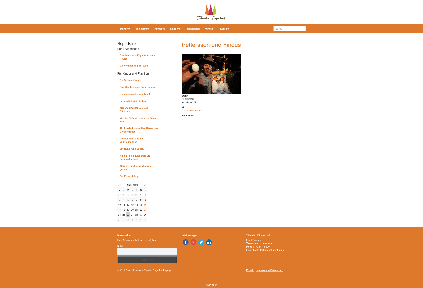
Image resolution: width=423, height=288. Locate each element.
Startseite (125, 28)
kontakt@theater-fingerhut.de (268, 250)
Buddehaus (196, 110)
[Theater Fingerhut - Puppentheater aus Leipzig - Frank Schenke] (211, 12)
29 (141, 214)
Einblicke (175, 28)
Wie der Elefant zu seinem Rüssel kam (138, 119)
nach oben (211, 284)
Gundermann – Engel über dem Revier (137, 57)
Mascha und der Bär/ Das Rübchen (134, 109)
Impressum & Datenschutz (269, 270)
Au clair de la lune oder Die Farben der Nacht (135, 157)
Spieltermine (142, 28)
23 (145, 209)
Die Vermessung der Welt (134, 65)
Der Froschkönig (129, 176)
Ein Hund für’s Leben (132, 148)
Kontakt (224, 28)
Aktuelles (159, 28)
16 (145, 204)
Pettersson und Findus (133, 100)
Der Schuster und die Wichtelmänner (132, 140)
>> (145, 184)
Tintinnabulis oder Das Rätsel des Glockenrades (139, 130)
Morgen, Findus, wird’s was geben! (135, 167)
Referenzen (193, 28)
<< (119, 184)
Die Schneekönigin (130, 80)
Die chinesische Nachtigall (135, 94)
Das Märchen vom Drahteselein (137, 87)
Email (120, 245)
